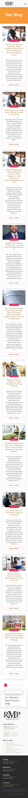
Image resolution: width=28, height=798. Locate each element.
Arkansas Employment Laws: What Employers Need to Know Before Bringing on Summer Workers (14, 447)
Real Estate (9, 748)
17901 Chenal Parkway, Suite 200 (11, 784)
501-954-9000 (13, 736)
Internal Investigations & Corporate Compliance (14, 746)
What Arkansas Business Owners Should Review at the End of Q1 (14, 577)
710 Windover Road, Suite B (10, 776)
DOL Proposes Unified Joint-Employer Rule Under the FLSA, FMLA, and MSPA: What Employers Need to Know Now (14, 313)
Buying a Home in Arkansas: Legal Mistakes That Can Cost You (14, 383)
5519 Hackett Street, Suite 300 (10, 761)
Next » (22, 685)
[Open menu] (25, 4)
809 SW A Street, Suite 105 (9, 769)
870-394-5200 (13, 734)
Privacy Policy (9, 794)
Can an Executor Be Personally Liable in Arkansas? (14, 513)
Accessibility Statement (17, 794)
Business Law (9, 742)
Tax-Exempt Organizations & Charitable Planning (13, 750)
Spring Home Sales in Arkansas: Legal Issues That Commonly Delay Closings (14, 637)
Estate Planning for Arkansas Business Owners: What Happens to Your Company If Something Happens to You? (14, 176)
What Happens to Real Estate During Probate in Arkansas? (14, 112)
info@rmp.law (10, 730)
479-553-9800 (13, 732)
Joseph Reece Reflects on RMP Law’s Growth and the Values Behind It (14, 246)
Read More (14, 85)
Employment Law (10, 744)
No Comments (16, 57)
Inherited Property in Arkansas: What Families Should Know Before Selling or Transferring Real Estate (14, 49)
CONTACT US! (11, 692)
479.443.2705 (13, 727)
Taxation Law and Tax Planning (13, 752)
